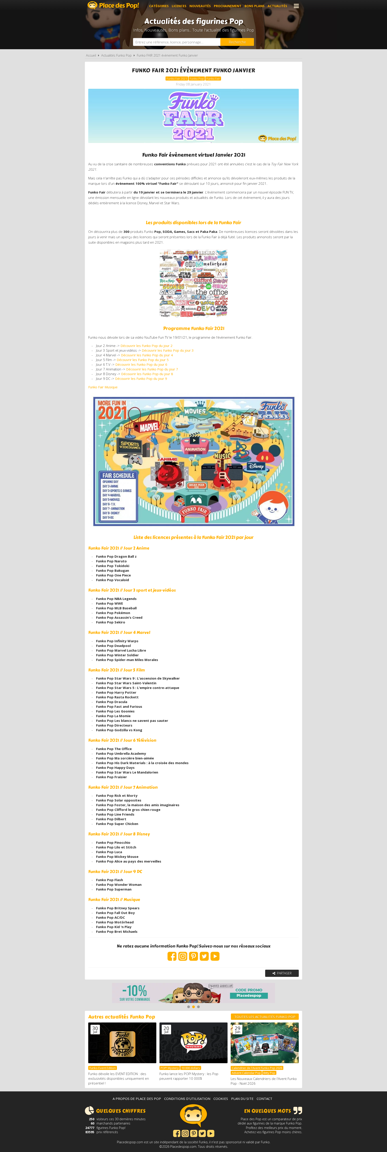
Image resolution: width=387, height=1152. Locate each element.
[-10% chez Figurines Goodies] (193, 993)
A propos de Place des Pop (137, 1098)
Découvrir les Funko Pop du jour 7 (152, 369)
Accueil (91, 55)
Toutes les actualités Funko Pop (264, 1016)
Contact (264, 1098)
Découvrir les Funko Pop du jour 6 (141, 364)
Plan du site (242, 1098)
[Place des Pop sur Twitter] (204, 954)
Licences (179, 6)
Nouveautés (200, 6)
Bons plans (254, 6)
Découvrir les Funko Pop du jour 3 (168, 350)
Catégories (159, 6)
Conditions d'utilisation (187, 1098)
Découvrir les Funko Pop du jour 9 (141, 378)
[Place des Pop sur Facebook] (172, 954)
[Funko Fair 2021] (193, 461)
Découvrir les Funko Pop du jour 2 (146, 345)
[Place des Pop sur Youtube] (215, 954)
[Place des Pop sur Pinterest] (193, 954)
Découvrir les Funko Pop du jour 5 (143, 359)
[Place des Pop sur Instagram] (182, 954)
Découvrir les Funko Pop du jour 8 (147, 374)
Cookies (220, 1098)
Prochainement (227, 6)
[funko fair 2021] (193, 317)
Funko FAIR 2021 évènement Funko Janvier (167, 55)
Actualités (277, 6)
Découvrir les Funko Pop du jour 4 (147, 355)
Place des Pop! (113, 5)
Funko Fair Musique (103, 387)
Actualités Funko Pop (116, 55)
